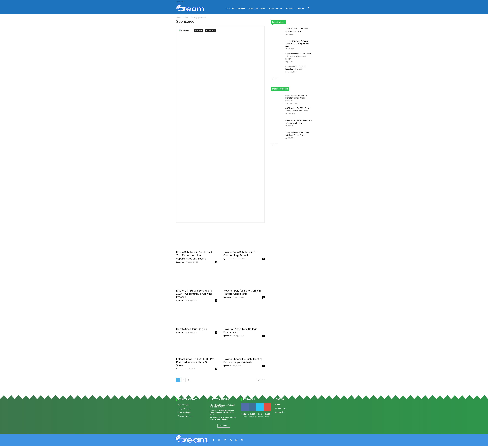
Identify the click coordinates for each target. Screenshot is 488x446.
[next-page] (189, 380)
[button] (309, 9)
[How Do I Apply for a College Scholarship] (244, 316)
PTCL (310, 89)
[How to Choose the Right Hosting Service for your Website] (244, 348)
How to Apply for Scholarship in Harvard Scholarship (242, 292)
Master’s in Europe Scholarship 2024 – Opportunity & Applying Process (194, 294)
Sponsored (180, 262)
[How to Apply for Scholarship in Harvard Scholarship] (244, 277)
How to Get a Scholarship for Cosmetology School (240, 254)
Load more (223, 426)
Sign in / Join (180, 2)
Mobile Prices (275, 8)
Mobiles (241, 8)
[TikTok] (225, 440)
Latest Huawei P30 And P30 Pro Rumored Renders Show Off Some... (195, 362)
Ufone (303, 89)
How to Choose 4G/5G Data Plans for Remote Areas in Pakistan (296, 97)
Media (301, 8)
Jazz (280, 89)
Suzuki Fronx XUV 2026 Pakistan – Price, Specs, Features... (223, 418)
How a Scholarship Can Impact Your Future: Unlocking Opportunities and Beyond (194, 255)
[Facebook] (213, 440)
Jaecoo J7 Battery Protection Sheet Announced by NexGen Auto (297, 43)
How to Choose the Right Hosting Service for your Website (242, 361)
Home (178, 18)
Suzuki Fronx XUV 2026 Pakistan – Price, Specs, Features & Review (298, 56)
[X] (231, 440)
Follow (252, 404)
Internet (290, 8)
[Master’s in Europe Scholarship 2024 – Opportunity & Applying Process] (196, 277)
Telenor (288, 89)
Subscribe (268, 404)
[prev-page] (272, 79)
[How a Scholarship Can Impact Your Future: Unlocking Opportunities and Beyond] (196, 239)
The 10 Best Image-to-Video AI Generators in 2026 (222, 406)
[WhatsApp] (236, 440)
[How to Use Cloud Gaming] (196, 316)
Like (244, 404)
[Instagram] (219, 440)
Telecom (229, 8)
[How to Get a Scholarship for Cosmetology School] (244, 239)
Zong (296, 89)
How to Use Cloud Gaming (191, 329)
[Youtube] (242, 440)
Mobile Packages (257, 8)
